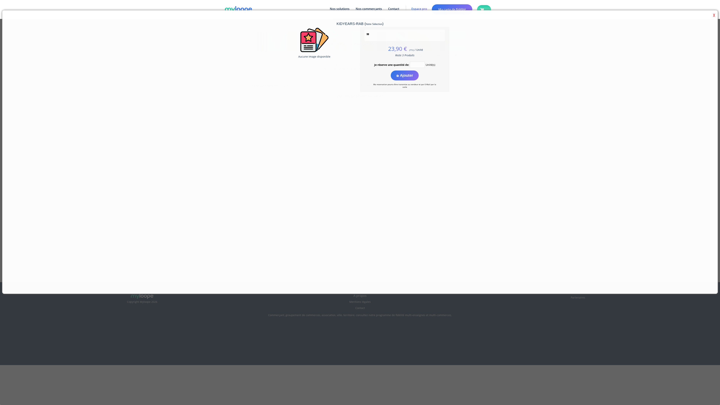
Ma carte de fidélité (452, 10)
